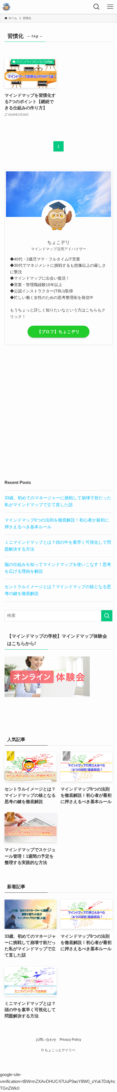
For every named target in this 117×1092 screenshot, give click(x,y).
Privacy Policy (70, 1040)
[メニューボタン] (110, 7)
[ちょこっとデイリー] (6, 7)
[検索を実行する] (106, 615)
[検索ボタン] (96, 7)
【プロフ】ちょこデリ (58, 331)
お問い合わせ (46, 1040)
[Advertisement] (58, 412)
